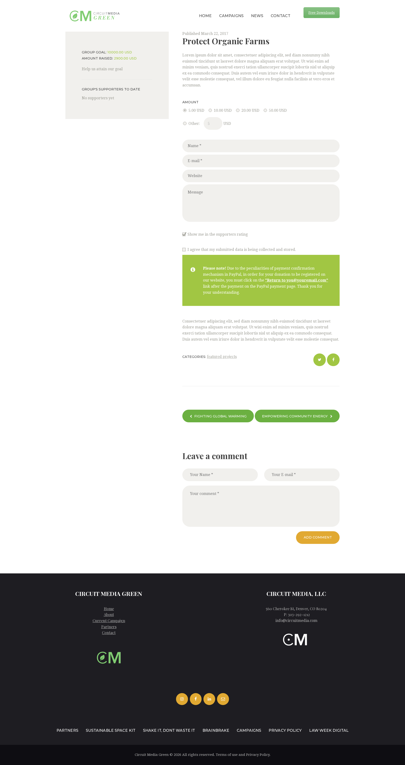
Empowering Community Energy (295, 416)
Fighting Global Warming (220, 416)
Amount (190, 102)
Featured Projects (222, 356)
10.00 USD (223, 110)
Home (109, 608)
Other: (194, 123)
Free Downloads (321, 13)
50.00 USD (278, 110)
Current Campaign (109, 620)
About (109, 614)
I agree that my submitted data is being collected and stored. (242, 249)
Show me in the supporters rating (218, 234)
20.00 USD (250, 110)
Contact (109, 632)
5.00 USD (196, 110)
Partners (108, 626)
